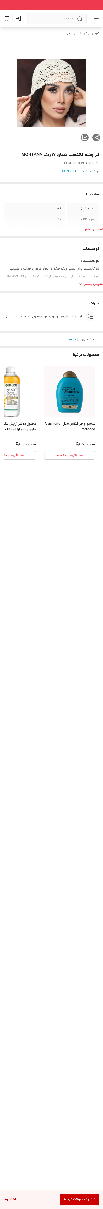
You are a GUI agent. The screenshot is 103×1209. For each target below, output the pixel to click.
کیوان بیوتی (91, 33)
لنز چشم (72, 33)
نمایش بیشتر (93, 229)
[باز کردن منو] (95, 18)
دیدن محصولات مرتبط (79, 1199)
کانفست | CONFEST (76, 171)
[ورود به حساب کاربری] (19, 18)
